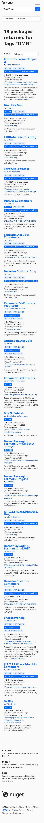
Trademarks (18, 813)
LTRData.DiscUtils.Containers (17, 235)
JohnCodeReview (13, 517)
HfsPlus (32, 364)
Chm (28, 189)
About (21, 807)
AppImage (24, 364)
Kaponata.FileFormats (19, 378)
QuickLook (10, 364)
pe (36, 82)
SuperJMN (11, 446)
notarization (9, 432)
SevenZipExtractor (16, 169)
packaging (8, 462)
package (9, 717)
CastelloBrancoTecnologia (17, 416)
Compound (8, 191)
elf (24, 82)
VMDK (29, 221)
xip (36, 395)
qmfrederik (11, 308)
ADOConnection (13, 171)
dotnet (14, 430)
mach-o (28, 82)
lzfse (22, 395)
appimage (8, 722)
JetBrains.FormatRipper (20, 59)
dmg (6, 84)
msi (33, 82)
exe (11, 720)
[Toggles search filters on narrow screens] (37, 19)
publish (21, 430)
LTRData (10, 140)
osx (19, 432)
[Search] (37, 9)
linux (23, 84)
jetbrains (10, 65)
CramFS (20, 191)
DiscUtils (10, 108)
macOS (14, 460)
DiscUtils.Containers (18, 200)
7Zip (8, 189)
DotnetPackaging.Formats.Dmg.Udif (17, 547)
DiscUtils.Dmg (13, 105)
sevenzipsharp (22, 641)
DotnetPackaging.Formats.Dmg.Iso (16, 477)
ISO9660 (25, 460)
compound (18, 82)
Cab (24, 189)
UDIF (19, 460)
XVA (24, 221)
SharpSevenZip (14, 617)
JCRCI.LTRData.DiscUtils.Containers (21, 665)
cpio (8, 395)
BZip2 (19, 189)
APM (12, 189)
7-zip (30, 641)
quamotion (20, 308)
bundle (27, 430)
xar (33, 395)
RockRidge (33, 460)
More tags (29, 84)
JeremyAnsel (12, 620)
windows (16, 84)
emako (9, 343)
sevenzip (11, 641)
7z (7, 641)
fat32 (19, 329)
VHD (15, 221)
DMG (34, 221)
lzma (27, 395)
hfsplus (13, 329)
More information (21, 99)
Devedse (10, 274)
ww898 (17, 65)
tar (30, 395)
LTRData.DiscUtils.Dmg (20, 137)
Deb (25, 191)
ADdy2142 (11, 704)
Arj (16, 189)
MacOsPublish (14, 413)
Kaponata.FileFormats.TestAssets (20, 304)
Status (6, 761)
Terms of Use (32, 807)
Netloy (8, 701)
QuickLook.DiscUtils (18, 340)
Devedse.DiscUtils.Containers (16, 582)
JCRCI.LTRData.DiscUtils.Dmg (21, 512)
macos (8, 430)
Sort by (7, 53)
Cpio (15, 191)
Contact (6, 750)
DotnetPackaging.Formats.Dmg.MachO (19, 442)
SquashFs (7, 366)
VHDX (20, 221)
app (17, 720)
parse (10, 84)
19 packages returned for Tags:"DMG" (18, 37)
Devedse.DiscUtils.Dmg (20, 271)
